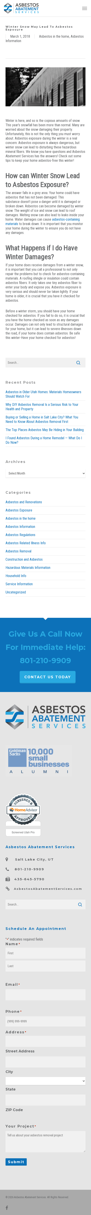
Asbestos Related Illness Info (26, 543)
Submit (16, 1162)
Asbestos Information (20, 527)
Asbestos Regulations (20, 535)
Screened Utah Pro (23, 832)
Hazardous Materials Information (28, 568)
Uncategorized (16, 592)
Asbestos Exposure (19, 510)
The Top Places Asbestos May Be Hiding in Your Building (45, 430)
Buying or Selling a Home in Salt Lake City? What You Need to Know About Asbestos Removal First (42, 419)
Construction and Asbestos (24, 559)
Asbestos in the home (54, 36)
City (9, 1072)
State (11, 1089)
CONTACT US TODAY (47, 677)
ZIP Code (14, 1110)
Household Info (16, 576)
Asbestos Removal (18, 551)
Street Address (20, 1051)
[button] (84, 8)
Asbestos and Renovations (24, 502)
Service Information (19, 584)
